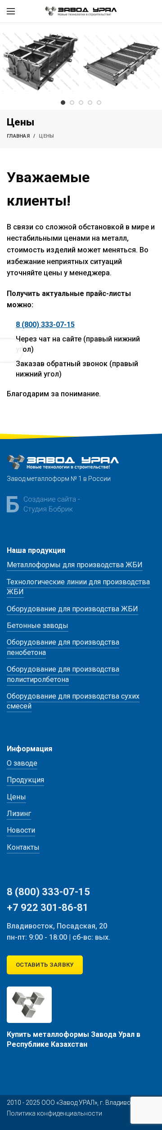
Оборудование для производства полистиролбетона (63, 674)
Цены (16, 797)
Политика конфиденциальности (54, 1113)
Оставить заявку (45, 964)
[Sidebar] (11, 350)
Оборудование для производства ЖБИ (72, 609)
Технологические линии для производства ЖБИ (78, 587)
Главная (18, 136)
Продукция (25, 780)
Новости (21, 830)
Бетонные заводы (37, 625)
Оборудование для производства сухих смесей (73, 701)
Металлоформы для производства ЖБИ (75, 565)
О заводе (22, 763)
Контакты (23, 847)
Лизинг (19, 813)
